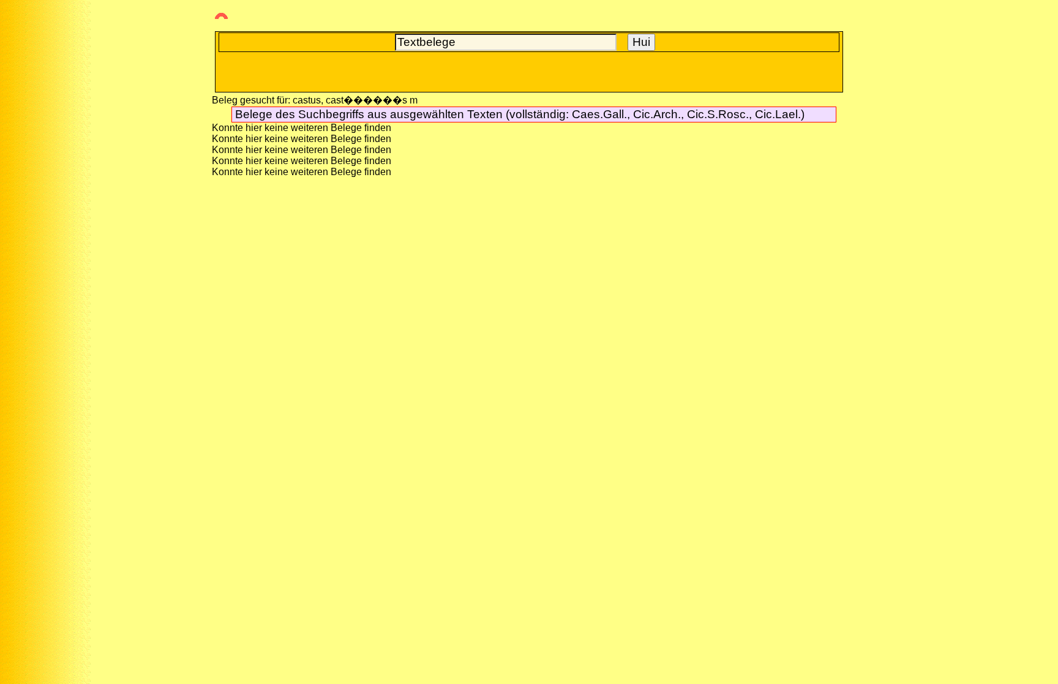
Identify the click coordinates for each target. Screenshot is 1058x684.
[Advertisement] (52, 221)
